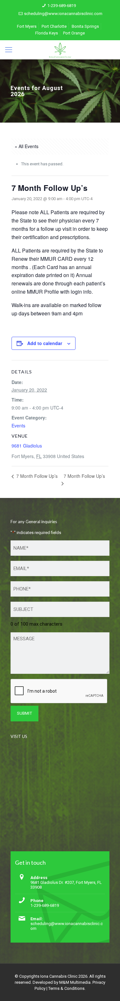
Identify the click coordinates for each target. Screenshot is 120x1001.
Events (18, 425)
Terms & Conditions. (66, 988)
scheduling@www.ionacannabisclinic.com (63, 13)
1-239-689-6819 (61, 5)
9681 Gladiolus (27, 445)
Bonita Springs (85, 26)
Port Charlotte (54, 26)
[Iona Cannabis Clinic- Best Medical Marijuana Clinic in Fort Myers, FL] (60, 50)
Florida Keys (46, 33)
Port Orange (74, 33)
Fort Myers (26, 26)
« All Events (26, 146)
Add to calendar (44, 343)
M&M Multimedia (75, 982)
